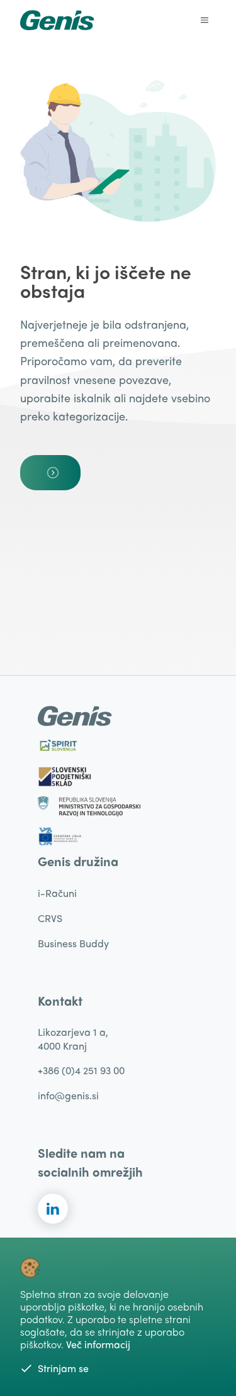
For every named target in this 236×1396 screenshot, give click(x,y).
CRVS (50, 918)
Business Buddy (73, 943)
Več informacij (98, 1344)
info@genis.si (68, 1095)
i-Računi (57, 893)
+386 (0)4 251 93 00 (81, 1070)
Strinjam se (63, 1368)
